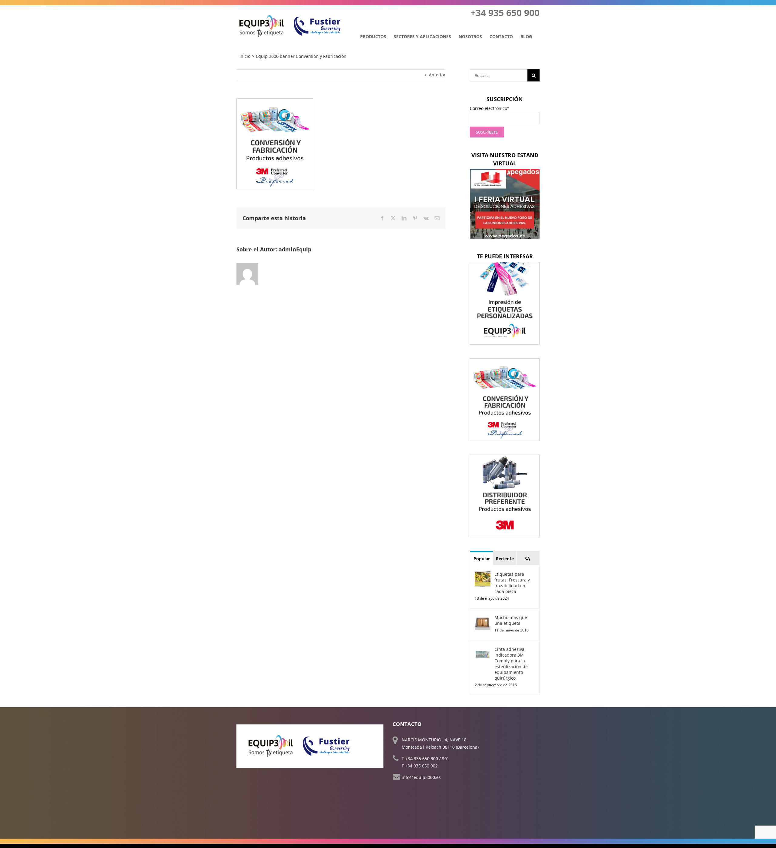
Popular (481, 558)
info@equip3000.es (421, 777)
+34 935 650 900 (421, 758)
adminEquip (295, 249)
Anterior (437, 75)
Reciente (505, 558)
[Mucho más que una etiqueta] (482, 618)
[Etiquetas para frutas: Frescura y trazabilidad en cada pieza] (482, 575)
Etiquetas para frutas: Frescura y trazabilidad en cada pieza (512, 582)
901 (445, 758)
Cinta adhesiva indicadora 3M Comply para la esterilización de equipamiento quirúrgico (511, 663)
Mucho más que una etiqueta (510, 620)
